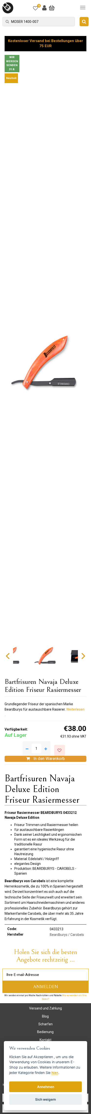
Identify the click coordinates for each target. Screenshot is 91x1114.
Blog (45, 1016)
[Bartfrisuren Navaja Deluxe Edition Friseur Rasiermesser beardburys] (45, 362)
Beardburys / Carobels (67, 935)
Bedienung (45, 1032)
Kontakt (45, 1040)
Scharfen (45, 1024)
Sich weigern (45, 1099)
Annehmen (45, 1087)
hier (54, 1072)
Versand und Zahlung (45, 1008)
